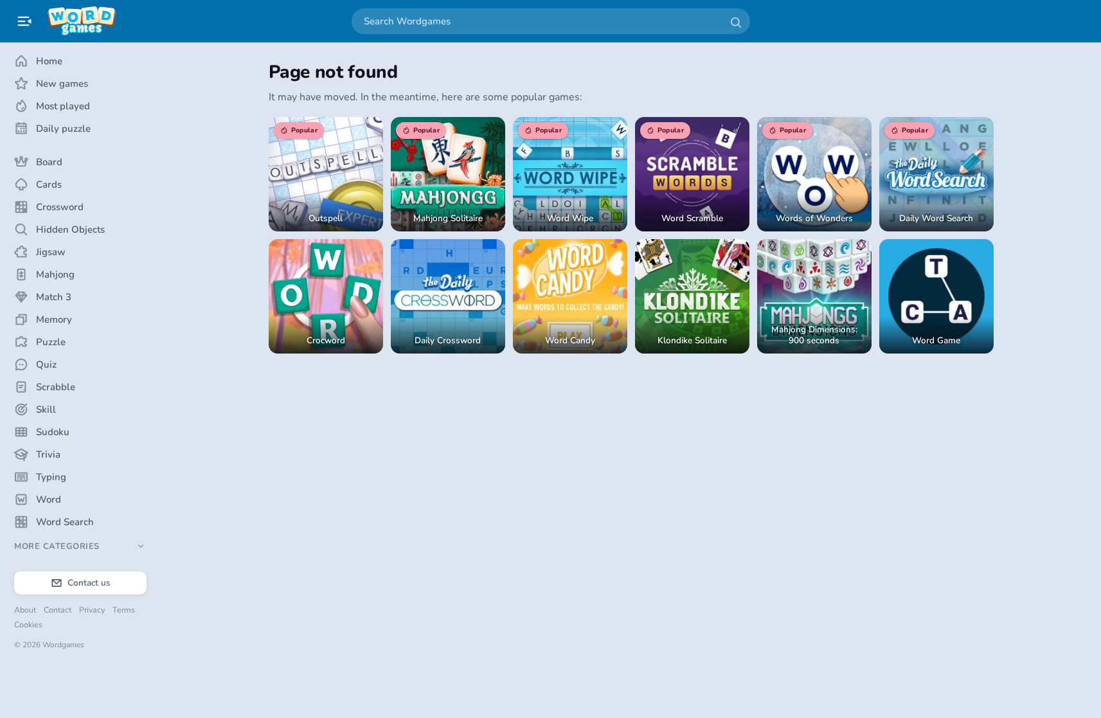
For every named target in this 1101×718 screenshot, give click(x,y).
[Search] (735, 21)
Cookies (28, 624)
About (25, 609)
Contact (57, 609)
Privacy (92, 609)
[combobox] (551, 21)
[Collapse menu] (24, 21)
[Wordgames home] (82, 21)
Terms (123, 609)
